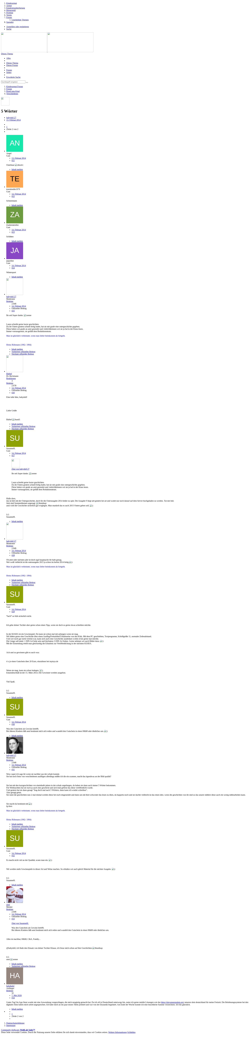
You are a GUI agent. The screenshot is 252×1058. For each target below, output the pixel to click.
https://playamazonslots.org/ (172, 1002)
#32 (13, 856)
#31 (13, 769)
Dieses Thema (12, 63)
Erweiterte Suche (13, 77)
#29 (13, 612)
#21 (13, 160)
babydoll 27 (11, 117)
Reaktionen (11, 378)
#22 (13, 196)
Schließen (131, 1032)
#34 (13, 998)
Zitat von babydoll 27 (20, 469)
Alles (8, 58)
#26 (13, 393)
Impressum (126, 1037)
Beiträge (9, 301)
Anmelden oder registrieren (17, 27)
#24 (13, 268)
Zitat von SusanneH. (20, 923)
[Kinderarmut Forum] (47, 51)
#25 (13, 311)
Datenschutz (126, 1041)
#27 (13, 455)
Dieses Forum (12, 65)
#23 (13, 232)
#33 (13, 919)
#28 (13, 555)
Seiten (8, 72)
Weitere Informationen (117, 1032)
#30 (13, 724)
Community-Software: (18, 1030)
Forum (9, 70)
